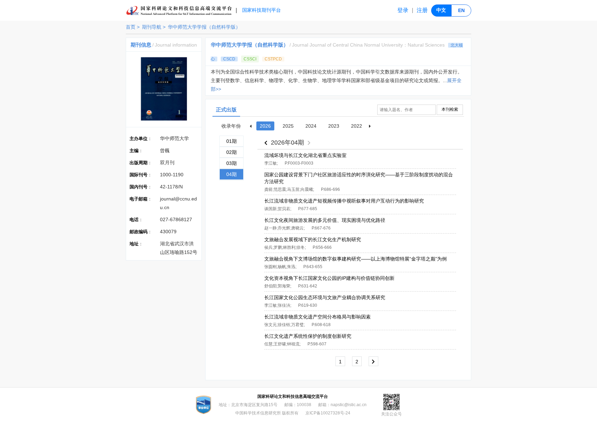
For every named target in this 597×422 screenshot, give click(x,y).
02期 (231, 152)
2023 (333, 126)
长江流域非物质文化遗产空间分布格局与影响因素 (317, 317)
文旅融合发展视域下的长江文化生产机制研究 (312, 239)
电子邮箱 (139, 199)
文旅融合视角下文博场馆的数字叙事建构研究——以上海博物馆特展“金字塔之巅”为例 (355, 259)
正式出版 (226, 109)
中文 (441, 10)
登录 (402, 10)
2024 (310, 126)
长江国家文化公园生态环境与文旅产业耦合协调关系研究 (324, 297)
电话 (134, 219)
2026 (265, 126)
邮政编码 (139, 231)
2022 (356, 126)
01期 (231, 141)
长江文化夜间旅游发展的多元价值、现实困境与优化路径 (324, 220)
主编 (134, 150)
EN (461, 10)
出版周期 (139, 162)
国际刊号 (139, 174)
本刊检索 (450, 109)
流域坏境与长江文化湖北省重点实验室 (305, 155)
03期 (231, 163)
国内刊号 (139, 186)
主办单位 (139, 138)
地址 (134, 243)
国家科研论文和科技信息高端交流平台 (292, 396)
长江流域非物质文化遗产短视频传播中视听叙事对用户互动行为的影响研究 (344, 201)
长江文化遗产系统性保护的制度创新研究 (307, 336)
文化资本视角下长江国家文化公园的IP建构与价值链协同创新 (329, 278)
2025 (288, 126)
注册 (422, 10)
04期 (231, 174)
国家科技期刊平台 (261, 10)
